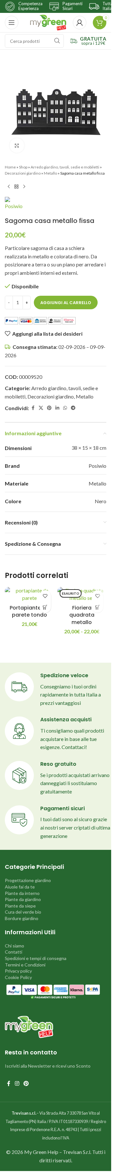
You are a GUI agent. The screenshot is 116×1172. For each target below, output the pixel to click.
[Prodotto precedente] (9, 186)
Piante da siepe (20, 905)
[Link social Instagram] (17, 1084)
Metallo (50, 173)
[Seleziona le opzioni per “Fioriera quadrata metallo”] (97, 607)
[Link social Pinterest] (49, 408)
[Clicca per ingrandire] (17, 145)
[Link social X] (41, 408)
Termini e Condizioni (25, 964)
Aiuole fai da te (20, 886)
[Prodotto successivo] (24, 186)
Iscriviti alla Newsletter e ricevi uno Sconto (48, 1066)
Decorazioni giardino (23, 173)
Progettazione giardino (28, 880)
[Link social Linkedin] (57, 408)
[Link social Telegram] (73, 408)
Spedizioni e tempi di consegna (35, 958)
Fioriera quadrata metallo (81, 615)
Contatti (13, 952)
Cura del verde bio (23, 912)
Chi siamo (14, 945)
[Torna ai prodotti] (16, 186)
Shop (23, 167)
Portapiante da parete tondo (29, 611)
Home (10, 167)
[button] (45, 607)
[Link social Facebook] (33, 408)
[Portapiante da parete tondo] (29, 594)
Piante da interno (22, 893)
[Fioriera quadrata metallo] (82, 594)
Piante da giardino (23, 899)
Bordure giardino (21, 918)
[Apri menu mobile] (12, 22)
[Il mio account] (80, 22)
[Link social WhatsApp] (65, 408)
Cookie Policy (18, 977)
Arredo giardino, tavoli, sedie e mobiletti (65, 167)
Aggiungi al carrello (65, 303)
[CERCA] (57, 41)
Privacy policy (18, 971)
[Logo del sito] (48, 22)
